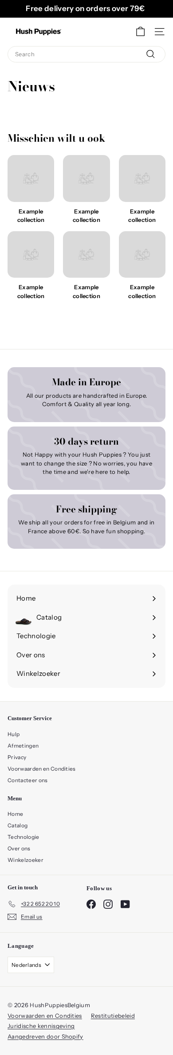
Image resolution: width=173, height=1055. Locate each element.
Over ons (19, 848)
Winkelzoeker (25, 860)
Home (15, 814)
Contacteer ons (28, 780)
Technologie (23, 837)
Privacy (17, 757)
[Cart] (140, 32)
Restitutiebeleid (113, 1015)
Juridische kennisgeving (41, 1025)
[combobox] (86, 54)
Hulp (14, 734)
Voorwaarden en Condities (42, 768)
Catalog (18, 825)
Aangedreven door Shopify (45, 1036)
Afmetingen (23, 745)
